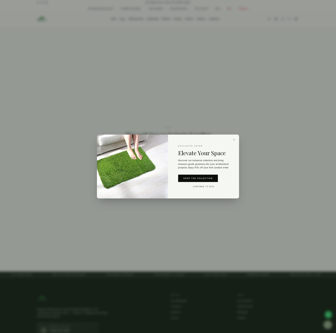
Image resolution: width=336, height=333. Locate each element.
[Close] (234, 139)
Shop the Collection (198, 178)
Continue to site (203, 186)
